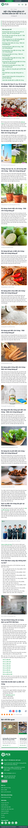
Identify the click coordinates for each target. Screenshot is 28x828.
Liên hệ (3, 817)
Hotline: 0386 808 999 (9, 777)
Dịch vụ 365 (4, 789)
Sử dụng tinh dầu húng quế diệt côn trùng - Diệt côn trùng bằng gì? (13, 62)
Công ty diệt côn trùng (6, 544)
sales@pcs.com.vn (10, 694)
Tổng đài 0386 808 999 (9, 776)
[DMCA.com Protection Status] (4, 781)
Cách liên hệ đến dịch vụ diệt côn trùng (13, 80)
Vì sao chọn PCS (5, 802)
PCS (11, 9)
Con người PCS (4, 813)
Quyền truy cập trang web (7, 809)
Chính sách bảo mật (5, 807)
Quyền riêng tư (4, 804)
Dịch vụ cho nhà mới (6, 791)
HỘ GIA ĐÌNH (9, 1)
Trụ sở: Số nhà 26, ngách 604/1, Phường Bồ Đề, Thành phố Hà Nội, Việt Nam (15, 763)
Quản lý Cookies (5, 811)
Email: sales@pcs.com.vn (10, 773)
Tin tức (15, 9)
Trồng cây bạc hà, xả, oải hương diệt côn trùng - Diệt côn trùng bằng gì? (13, 39)
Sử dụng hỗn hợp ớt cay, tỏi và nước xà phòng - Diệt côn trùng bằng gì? (13, 32)
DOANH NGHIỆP (18, 1)
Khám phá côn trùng (6, 797)
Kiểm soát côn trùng (6, 787)
